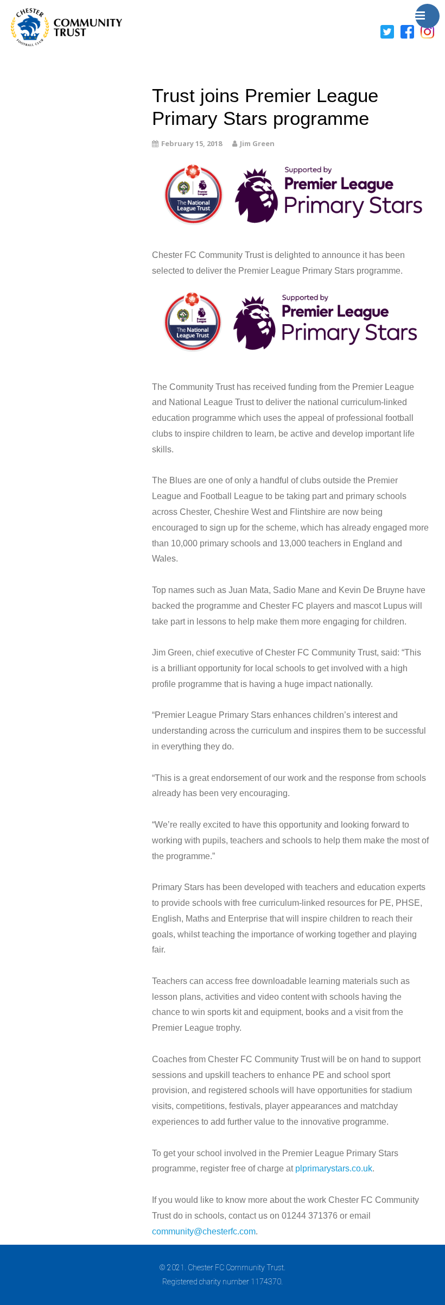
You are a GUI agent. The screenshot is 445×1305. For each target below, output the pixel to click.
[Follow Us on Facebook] (407, 30)
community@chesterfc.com (204, 1231)
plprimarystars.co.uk (333, 1168)
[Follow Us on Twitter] (387, 30)
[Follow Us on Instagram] (427, 30)
